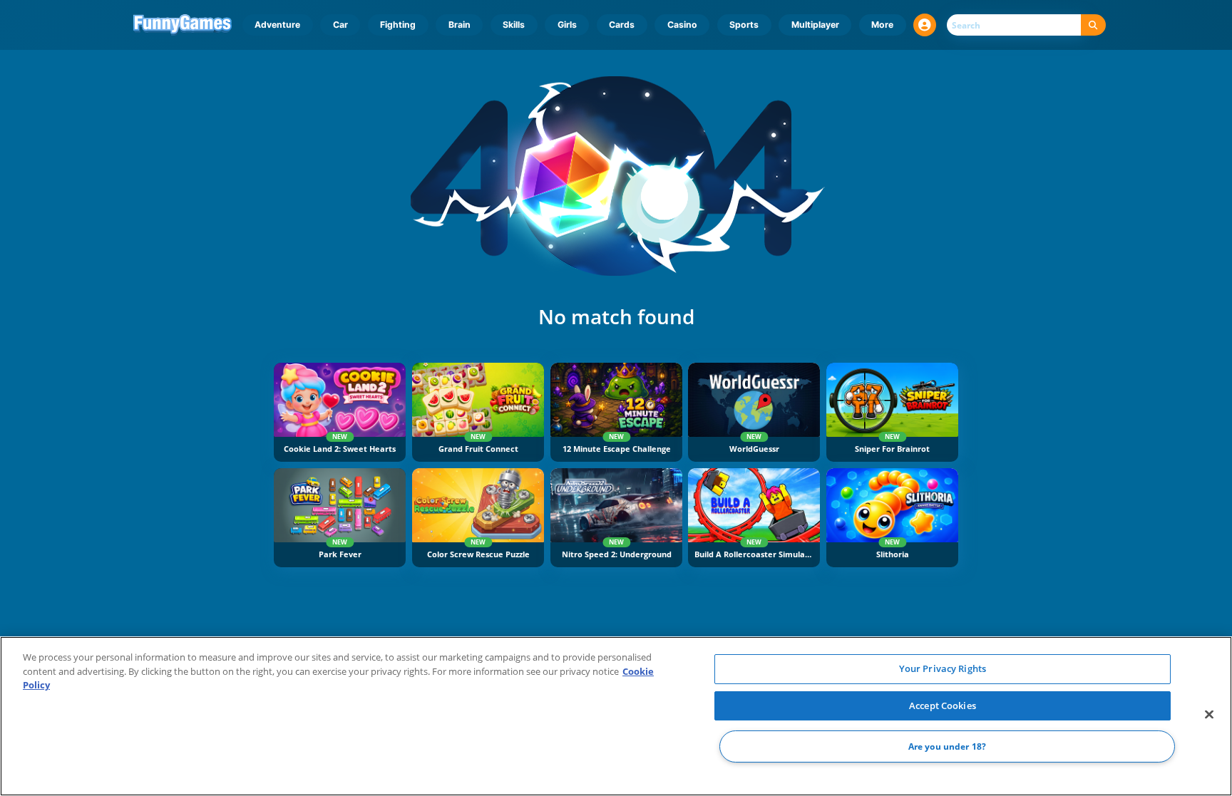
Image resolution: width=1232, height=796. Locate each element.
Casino (682, 24)
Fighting (398, 24)
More (882, 24)
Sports (744, 24)
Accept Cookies (942, 705)
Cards (622, 24)
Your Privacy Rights (942, 668)
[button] (924, 25)
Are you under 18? (947, 746)
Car (340, 24)
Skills (514, 24)
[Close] (1209, 714)
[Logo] (183, 25)
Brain (459, 24)
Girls (567, 24)
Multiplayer (815, 24)
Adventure (277, 24)
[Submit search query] (1093, 25)
